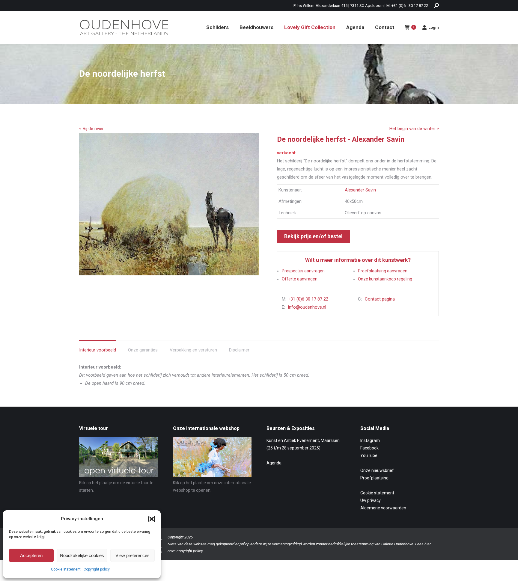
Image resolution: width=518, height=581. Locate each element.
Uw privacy (370, 500)
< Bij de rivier (91, 128)
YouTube (368, 455)
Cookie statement (66, 569)
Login (433, 27)
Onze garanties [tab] (143, 350)
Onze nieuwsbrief (377, 470)
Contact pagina (380, 299)
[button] (152, 519)
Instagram (370, 440)
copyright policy (190, 551)
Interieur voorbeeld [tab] (97, 350)
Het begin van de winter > (414, 128)
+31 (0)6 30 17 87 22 (308, 299)
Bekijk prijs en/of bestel (313, 236)
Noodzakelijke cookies (82, 555)
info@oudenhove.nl (307, 307)
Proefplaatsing (374, 478)
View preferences (132, 555)
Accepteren (31, 555)
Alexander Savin (360, 190)
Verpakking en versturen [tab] (193, 350)
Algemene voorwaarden (383, 507)
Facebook (369, 448)
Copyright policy (97, 569)
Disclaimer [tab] (239, 350)
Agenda (273, 463)
